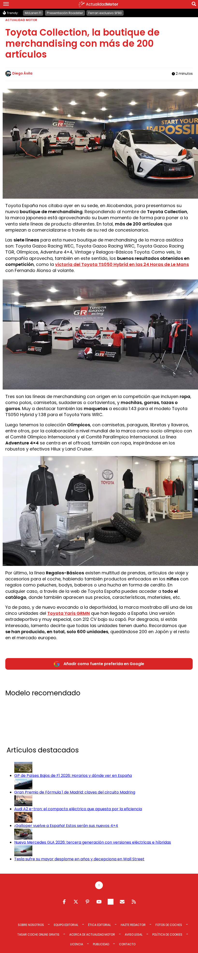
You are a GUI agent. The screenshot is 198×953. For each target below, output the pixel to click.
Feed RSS (134, 902)
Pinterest (87, 902)
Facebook (64, 902)
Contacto (127, 944)
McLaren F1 (33, 13)
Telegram (110, 902)
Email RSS (122, 902)
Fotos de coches (169, 925)
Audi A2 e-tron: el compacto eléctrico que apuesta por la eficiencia (78, 809)
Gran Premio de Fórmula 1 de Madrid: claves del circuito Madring (74, 792)
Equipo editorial (66, 925)
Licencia (76, 944)
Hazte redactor (133, 925)
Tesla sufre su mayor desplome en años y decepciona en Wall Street (79, 859)
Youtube (99, 902)
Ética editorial (99, 925)
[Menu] (6, 4)
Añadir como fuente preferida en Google (104, 664)
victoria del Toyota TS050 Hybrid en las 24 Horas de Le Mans (122, 264)
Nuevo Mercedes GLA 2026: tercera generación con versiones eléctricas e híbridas (92, 842)
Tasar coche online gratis (38, 934)
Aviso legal (133, 934)
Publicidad (101, 944)
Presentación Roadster (65, 13)
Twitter (76, 902)
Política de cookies (167, 934)
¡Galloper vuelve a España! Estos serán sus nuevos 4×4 (66, 825)
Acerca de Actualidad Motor (92, 934)
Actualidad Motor (21, 20)
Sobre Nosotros (31, 925)
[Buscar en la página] (194, 4)
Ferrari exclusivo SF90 (105, 13)
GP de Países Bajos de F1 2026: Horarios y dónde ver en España (73, 775)
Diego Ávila (22, 73)
